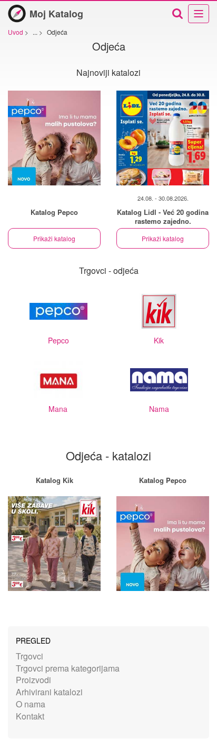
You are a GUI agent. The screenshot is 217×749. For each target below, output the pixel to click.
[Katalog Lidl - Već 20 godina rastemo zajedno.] (162, 138)
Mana (57, 408)
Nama (159, 408)
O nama (30, 704)
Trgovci (29, 656)
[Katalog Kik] (54, 543)
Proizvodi (33, 680)
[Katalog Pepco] (54, 138)
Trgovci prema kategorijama (68, 668)
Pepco (58, 340)
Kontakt (30, 716)
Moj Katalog (56, 14)
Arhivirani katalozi (49, 692)
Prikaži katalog (54, 238)
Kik (159, 340)
